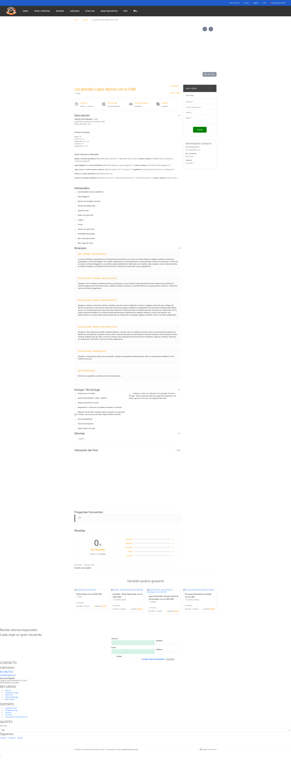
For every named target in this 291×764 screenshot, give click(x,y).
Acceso (246, 3)
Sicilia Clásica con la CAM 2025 (89, 594)
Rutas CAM (90, 11)
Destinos (60, 11)
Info (126, 11)
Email (113, 647)
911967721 (6, 671)
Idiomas (79, 433)
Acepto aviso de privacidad (153, 659)
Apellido (159, 641)
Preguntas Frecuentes (88, 512)
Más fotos (211, 74)
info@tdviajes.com (8, 675)
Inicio (25, 11)
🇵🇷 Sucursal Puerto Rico (277, 3)
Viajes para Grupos (109, 11)
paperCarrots (127, 749)
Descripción (82, 115)
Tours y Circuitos (42, 11)
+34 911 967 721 (234, 3)
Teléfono (159, 649)
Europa (85, 20)
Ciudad (119, 656)
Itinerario (80, 248)
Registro (256, 3)
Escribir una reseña (83, 568)
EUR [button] (264, 3)
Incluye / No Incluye (87, 389)
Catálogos (74, 11)
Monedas (3, 726)
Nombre (114, 639)
